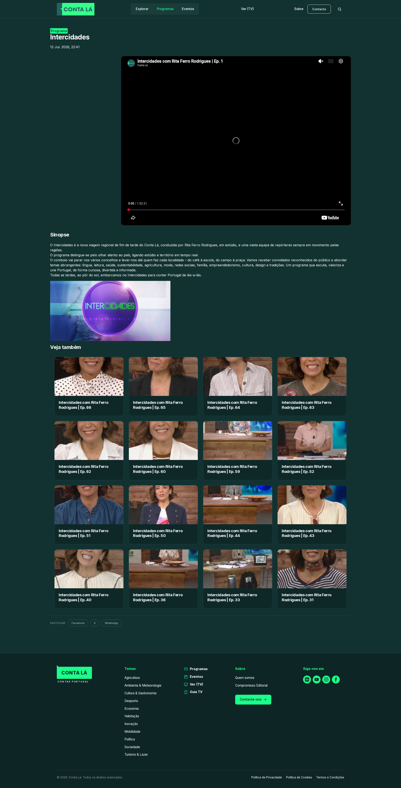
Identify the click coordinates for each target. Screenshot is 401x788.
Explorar (142, 9)
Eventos (188, 9)
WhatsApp (111, 623)
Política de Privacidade (266, 777)
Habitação (131, 716)
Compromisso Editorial (251, 685)
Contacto (319, 9)
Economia (131, 709)
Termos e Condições (330, 777)
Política (129, 739)
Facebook (78, 623)
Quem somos (244, 678)
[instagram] (326, 679)
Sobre (298, 9)
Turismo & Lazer (136, 754)
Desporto (131, 701)
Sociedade (132, 747)
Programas (165, 9)
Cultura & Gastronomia (140, 693)
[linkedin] (307, 679)
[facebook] (336, 679)
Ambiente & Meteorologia (142, 685)
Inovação (131, 724)
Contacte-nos (251, 699)
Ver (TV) (247, 9)
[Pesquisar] (339, 9)
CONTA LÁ (74, 673)
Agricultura (132, 678)
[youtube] (317, 679)
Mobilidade (132, 732)
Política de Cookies (299, 777)
